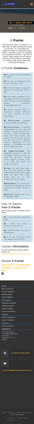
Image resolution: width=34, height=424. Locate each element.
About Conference (8, 289)
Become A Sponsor (8, 326)
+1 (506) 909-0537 (21, 23)
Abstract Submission (8, 317)
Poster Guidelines (7, 297)
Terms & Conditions (11, 419)
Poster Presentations (8, 311)
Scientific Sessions (8, 320)
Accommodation (7, 294)
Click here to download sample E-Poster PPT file (15, 267)
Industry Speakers (7, 308)
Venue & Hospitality (8, 291)
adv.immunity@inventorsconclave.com (15, 254)
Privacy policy (23, 418)
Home (11, 28)
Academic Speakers (8, 306)
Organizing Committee (9, 303)
